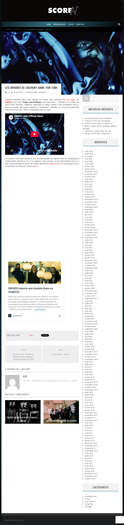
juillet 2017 (89, 425)
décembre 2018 (91, 382)
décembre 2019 (91, 352)
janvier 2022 (90, 288)
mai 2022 (88, 278)
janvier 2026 (90, 169)
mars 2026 (89, 164)
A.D (8, 92)
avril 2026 (89, 161)
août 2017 (89, 423)
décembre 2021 (91, 291)
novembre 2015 (91, 476)
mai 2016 (88, 461)
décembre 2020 (91, 321)
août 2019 (89, 362)
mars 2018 (89, 405)
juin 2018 (88, 397)
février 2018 (89, 407)
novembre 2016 (91, 445)
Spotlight (42, 92)
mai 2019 (88, 369)
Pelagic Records (54, 163)
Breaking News (32, 92)
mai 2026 (88, 159)
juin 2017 (88, 428)
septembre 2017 (91, 420)
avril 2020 (89, 341)
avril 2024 (89, 220)
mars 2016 (89, 466)
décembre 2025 (91, 171)
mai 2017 (88, 430)
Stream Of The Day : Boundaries (98, 121)
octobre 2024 (90, 204)
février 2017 (89, 438)
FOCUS (70, 24)
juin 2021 (88, 306)
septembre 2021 (91, 298)
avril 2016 (89, 463)
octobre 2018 (90, 387)
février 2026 (89, 166)
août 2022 (89, 270)
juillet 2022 (89, 273)
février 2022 (89, 286)
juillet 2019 (89, 364)
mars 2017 (89, 435)
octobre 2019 (90, 357)
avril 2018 (89, 402)
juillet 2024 (89, 212)
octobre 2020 (90, 326)
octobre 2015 (90, 478)
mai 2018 (88, 400)
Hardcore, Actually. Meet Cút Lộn (98, 131)
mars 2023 (89, 253)
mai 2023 (88, 247)
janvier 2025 (90, 197)
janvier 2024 (90, 227)
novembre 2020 (91, 324)
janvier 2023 (90, 258)
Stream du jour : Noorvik (61, 354)
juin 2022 (88, 275)
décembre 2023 (91, 230)
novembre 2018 (91, 385)
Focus (87, 499)
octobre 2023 (90, 235)
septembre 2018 (91, 390)
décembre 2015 (91, 473)
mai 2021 (88, 308)
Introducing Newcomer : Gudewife (39, 28)
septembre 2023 (91, 237)
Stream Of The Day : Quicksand (97, 133)
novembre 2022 (91, 263)
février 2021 (89, 316)
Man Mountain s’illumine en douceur (61, 420)
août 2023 (89, 240)
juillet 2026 (89, 154)
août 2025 (89, 179)
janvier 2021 (90, 319)
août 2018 (89, 392)
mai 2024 (88, 217)
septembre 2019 (91, 359)
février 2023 (89, 255)
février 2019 (89, 377)
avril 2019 (89, 372)
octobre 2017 (90, 418)
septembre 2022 (91, 268)
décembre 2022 (91, 260)
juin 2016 (88, 458)
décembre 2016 (91, 443)
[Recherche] (119, 24)
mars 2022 (89, 283)
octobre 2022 (90, 265)
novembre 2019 (91, 354)
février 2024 (89, 225)
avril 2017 (89, 433)
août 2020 (89, 331)
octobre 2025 (90, 176)
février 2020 (89, 346)
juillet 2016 (89, 456)
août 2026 (89, 151)
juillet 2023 (89, 242)
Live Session (90, 501)
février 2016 (89, 468)
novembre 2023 (91, 232)
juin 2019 (88, 367)
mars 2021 (89, 313)
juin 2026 (88, 156)
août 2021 (89, 301)
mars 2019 (89, 374)
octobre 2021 (90, 296)
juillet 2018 (89, 395)
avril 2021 (89, 311)
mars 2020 (89, 344)
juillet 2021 (89, 303)
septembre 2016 (91, 451)
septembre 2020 (91, 329)
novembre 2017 (91, 415)
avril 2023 (89, 250)
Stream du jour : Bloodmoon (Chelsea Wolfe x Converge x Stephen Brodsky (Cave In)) (23, 356)
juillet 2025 (89, 181)
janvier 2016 (90, 471)
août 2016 (89, 453)
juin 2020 (88, 336)
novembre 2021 (91, 293)
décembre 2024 (91, 199)
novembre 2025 (91, 174)
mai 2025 (88, 187)
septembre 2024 (91, 207)
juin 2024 (88, 214)
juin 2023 (88, 245)
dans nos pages (68, 99)
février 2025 (89, 194)
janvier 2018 (90, 410)
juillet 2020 (89, 334)
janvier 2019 (90, 379)
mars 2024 (89, 222)
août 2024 (89, 209)
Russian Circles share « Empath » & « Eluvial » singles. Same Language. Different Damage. (100, 126)
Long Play (89, 504)
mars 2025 (89, 192)
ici (38, 166)
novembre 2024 (91, 202)
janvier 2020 (90, 349)
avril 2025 (89, 189)
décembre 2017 (91, 412)
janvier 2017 (90, 440)
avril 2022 (89, 280)
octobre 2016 (90, 448)
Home (49, 24)
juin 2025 (88, 184)
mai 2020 (88, 339)
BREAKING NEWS (60, 24)
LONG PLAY (80, 24)
